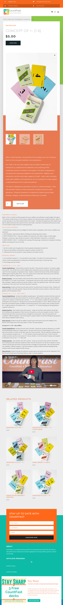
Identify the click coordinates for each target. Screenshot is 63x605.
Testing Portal (13, 5)
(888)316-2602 (12, 1)
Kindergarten (19, 19)
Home (5, 19)
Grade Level (11, 19)
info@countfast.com (43, 1)
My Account (40, 5)
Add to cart (20, 203)
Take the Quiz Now (34, 600)
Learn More (13, 43)
